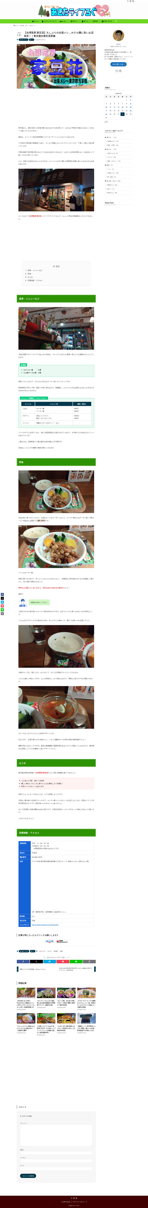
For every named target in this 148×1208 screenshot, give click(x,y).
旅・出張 (111, 177)
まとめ (30, 277)
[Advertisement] (56, 106)
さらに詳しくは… (118, 64)
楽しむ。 (111, 149)
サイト (22, 1165)
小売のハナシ (112, 173)
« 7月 (106, 121)
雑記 (110, 165)
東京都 (56, 951)
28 (122, 114)
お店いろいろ (112, 153)
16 (130, 107)
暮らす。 (111, 137)
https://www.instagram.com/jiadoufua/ (45, 925)
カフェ (49, 951)
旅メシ (31, 39)
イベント (111, 157)
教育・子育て (112, 145)
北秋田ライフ (112, 141)
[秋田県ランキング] (61, 942)
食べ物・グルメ (23, 39)
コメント (23, 1123)
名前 (22, 1150)
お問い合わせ (66, 1202)
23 (130, 110)
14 (122, 107)
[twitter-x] (128, 1)
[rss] (133, 1)
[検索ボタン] (116, 21)
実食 (29, 273)
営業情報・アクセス (35, 280)
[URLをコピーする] (89, 961)
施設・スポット (113, 161)
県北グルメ (112, 193)
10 (106, 107)
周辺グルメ (112, 185)
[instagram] (130, 1)
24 (106, 114)
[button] (23, 961)
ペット (110, 169)
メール (22, 1157)
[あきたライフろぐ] (74, 11)
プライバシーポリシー (78, 1202)
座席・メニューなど (35, 270)
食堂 (61, 951)
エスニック (42, 951)
